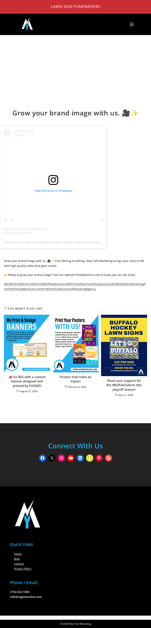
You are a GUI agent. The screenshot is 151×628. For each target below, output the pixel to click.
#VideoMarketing (132, 284)
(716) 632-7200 (19, 592)
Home (18, 554)
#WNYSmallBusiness (79, 284)
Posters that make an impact (75, 379)
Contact (19, 564)
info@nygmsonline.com (26, 597)
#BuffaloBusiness (54, 284)
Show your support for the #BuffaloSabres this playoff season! (124, 385)
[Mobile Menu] (130, 24)
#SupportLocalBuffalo (107, 284)
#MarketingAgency (83, 289)
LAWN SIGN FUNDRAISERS (75, 6)
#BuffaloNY (11, 284)
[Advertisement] (75, 64)
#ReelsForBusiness (58, 289)
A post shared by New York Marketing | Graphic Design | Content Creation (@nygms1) (56, 242)
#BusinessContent (34, 289)
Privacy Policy (22, 568)
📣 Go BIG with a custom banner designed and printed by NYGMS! (27, 381)
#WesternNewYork (31, 284)
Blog (17, 559)
